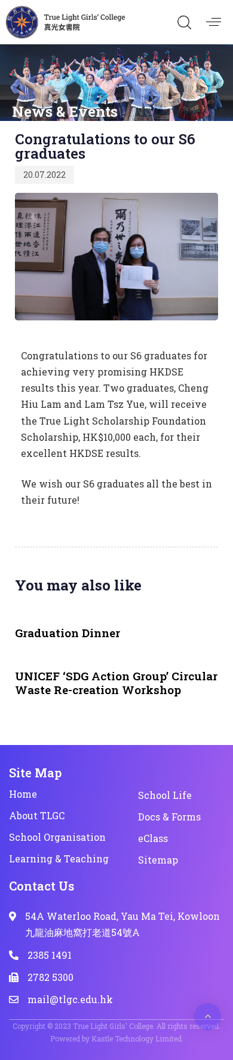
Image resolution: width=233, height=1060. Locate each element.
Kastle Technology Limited (136, 1038)
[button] (184, 22)
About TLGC (37, 815)
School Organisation (57, 837)
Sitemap (158, 859)
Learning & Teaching (59, 858)
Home (23, 794)
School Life (165, 795)
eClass (153, 838)
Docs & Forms (169, 816)
